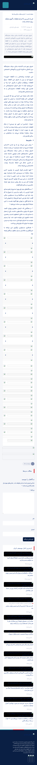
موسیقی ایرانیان (14, 27)
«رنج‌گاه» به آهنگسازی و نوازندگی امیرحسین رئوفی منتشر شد (19, 574)
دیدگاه (32, 490)
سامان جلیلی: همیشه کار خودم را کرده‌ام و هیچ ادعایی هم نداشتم (18, 659)
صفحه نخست (30, 14)
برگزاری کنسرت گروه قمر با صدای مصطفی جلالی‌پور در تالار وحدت (18, 674)
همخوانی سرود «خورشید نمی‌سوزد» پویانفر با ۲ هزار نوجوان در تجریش (19, 704)
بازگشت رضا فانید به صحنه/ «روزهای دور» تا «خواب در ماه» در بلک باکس (19, 719)
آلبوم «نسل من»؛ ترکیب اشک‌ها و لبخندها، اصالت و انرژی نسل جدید (19, 689)
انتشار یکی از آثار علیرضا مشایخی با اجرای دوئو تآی (19, 644)
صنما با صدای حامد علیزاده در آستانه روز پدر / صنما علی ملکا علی (19, 589)
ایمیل (32, 529)
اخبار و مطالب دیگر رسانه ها (18, 14)
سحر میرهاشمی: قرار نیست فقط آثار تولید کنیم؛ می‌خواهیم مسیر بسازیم (20, 559)
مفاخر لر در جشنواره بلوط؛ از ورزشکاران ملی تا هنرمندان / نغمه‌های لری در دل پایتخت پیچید (20, 622)
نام (33, 518)
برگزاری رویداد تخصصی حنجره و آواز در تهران (21, 634)
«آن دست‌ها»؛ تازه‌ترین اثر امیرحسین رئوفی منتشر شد (19, 607)
